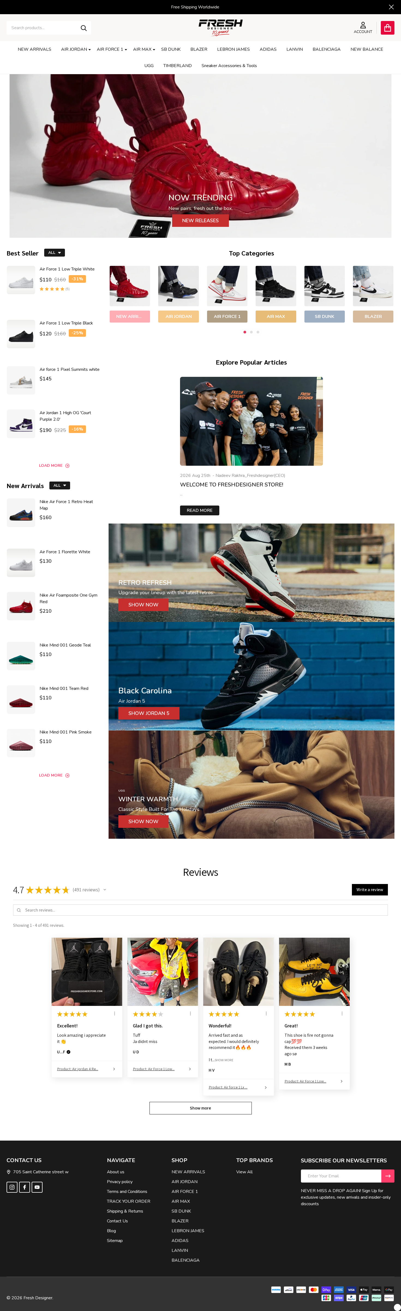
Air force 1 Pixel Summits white (70, 369)
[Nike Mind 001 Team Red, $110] (21, 699)
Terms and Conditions (127, 1192)
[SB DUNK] (324, 286)
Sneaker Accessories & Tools (229, 66)
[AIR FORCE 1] (227, 286)
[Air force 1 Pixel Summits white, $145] (21, 380)
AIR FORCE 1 (110, 49)
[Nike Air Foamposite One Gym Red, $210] (21, 606)
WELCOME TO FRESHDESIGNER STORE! (231, 484)
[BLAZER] (373, 286)
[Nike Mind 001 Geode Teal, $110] (21, 656)
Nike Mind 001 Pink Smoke (66, 732)
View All (244, 1172)
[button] (104, 889)
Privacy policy (120, 1182)
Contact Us (117, 1221)
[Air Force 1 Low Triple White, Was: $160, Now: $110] (21, 280)
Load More (50, 465)
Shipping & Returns (125, 1211)
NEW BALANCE (367, 49)
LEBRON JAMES (233, 49)
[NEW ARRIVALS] (130, 286)
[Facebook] (24, 1187)
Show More (224, 1060)
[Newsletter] (387, 1176)
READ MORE (200, 510)
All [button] (51, 252)
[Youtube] (37, 1187)
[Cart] (387, 28)
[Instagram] (12, 1187)
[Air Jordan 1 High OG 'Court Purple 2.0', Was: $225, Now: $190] (21, 424)
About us (115, 1172)
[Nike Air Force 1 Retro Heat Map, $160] (21, 512)
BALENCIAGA (327, 49)
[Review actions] (114, 1013)
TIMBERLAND (177, 66)
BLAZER (198, 49)
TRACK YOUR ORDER (128, 1201)
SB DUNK (171, 49)
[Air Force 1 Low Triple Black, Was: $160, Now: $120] (21, 334)
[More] (87, 49)
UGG (149, 66)
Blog (111, 1231)
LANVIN (294, 49)
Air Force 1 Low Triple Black (66, 323)
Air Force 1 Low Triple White (67, 269)
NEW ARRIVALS (34, 49)
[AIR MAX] (276, 286)
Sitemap (115, 1241)
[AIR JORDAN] (178, 286)
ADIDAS (268, 49)
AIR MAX (142, 49)
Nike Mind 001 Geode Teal (65, 645)
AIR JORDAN (74, 49)
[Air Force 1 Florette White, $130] (21, 563)
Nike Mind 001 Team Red (64, 688)
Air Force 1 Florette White (65, 552)
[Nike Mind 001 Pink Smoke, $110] (21, 743)
